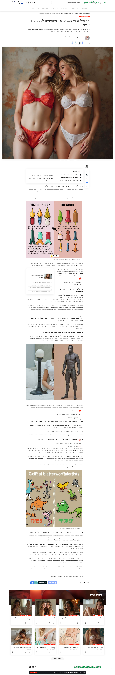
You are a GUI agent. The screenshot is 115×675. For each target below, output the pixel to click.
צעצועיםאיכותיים (73, 576)
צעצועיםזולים (65, 576)
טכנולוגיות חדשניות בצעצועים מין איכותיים (70, 177)
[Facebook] (34, 2)
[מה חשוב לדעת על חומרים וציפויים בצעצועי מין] (21, 636)
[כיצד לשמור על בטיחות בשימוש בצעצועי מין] (93, 607)
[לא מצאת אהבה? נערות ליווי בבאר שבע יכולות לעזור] (45, 607)
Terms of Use (81, 672)
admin (80, 37)
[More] (69, 43)
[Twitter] (33, 2)
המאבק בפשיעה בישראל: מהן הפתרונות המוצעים (41, 291)
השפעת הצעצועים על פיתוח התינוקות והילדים (42, 175)
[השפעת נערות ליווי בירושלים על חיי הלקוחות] (21, 607)
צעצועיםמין (52, 576)
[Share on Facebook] (82, 43)
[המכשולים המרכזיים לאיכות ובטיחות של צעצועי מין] (93, 636)
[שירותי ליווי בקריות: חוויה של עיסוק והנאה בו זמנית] (69, 607)
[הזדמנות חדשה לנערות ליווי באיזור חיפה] (48, 276)
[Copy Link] (75, 43)
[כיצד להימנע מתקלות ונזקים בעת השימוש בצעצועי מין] (69, 636)
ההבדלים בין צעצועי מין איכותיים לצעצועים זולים (68, 174)
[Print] (72, 43)
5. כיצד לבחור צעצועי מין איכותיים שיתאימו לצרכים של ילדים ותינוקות (41, 179)
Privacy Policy (72, 672)
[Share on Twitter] (79, 43)
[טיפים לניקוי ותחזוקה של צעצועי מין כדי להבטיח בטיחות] (45, 636)
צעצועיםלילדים (58, 576)
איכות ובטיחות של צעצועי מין (84, 16)
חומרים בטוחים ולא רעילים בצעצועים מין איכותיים (68, 180)
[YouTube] (31, 2)
